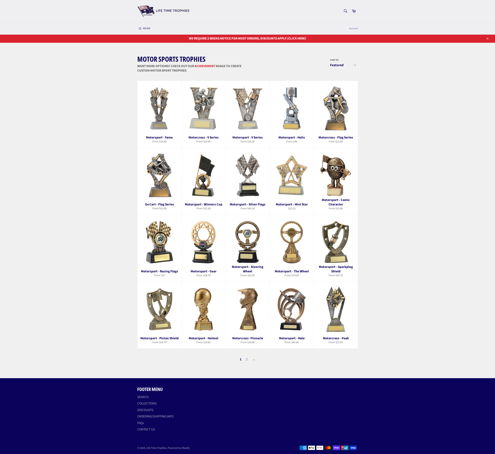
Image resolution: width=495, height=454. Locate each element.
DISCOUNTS (145, 410)
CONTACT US (146, 429)
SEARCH (142, 397)
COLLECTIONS (147, 403)
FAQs (140, 423)
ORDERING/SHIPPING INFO (155, 416)
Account (353, 28)
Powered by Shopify (179, 448)
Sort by (334, 60)
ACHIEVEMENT (205, 66)
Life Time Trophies (156, 448)
